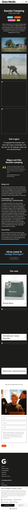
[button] (14, 508)
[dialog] (14, 498)
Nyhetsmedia (4, 485)
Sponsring (4, 474)
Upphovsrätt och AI (6, 476)
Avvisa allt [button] (21, 505)
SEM (18, 20)
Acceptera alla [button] (7, 505)
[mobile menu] (26, 2)
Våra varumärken (5, 468)
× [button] (26, 487)
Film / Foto (10, 17)
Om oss (3, 466)
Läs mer (5, 497)
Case (3, 483)
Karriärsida (4, 472)
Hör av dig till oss (14, 258)
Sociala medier (12, 20)
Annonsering (17, 17)
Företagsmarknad (6, 480)
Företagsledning (5, 470)
